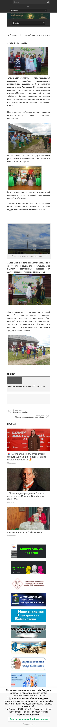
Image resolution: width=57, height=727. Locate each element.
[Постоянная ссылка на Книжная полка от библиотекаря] (28, 529)
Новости (23, 35)
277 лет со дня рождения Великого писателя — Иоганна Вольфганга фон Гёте (26, 496)
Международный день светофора (29, 416)
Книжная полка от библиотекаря (25, 532)
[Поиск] (48, 2)
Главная (13, 35)
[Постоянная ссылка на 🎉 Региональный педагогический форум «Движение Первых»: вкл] (28, 450)
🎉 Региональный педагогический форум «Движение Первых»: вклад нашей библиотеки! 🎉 (26, 457)
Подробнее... (28, 724)
